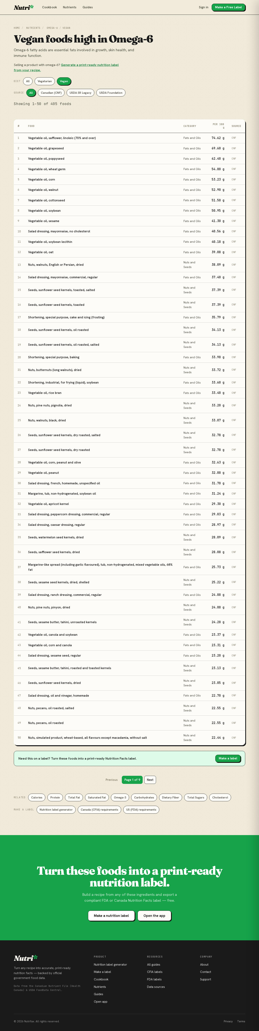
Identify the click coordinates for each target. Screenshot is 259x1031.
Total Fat (74, 797)
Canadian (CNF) (51, 93)
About (204, 965)
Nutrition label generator (56, 809)
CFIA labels (154, 972)
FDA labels (154, 979)
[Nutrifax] (26, 958)
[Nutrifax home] (24, 7)
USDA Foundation (110, 93)
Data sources (156, 987)
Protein (55, 797)
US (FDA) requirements (141, 809)
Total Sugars (195, 797)
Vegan (64, 81)
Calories (36, 797)
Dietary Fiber (170, 797)
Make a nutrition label (111, 915)
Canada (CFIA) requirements (99, 809)
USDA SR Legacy (80, 93)
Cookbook (49, 7)
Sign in (203, 7)
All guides (153, 965)
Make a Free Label (228, 7)
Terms (241, 1021)
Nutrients (69, 7)
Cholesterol (220, 797)
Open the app (154, 915)
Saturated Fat (97, 797)
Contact (205, 972)
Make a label (228, 758)
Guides (88, 7)
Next (150, 780)
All (28, 81)
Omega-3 (120, 797)
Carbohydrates (144, 797)
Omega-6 (52, 28)
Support (205, 979)
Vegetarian (45, 81)
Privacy (228, 1021)
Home (17, 28)
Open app (100, 1002)
